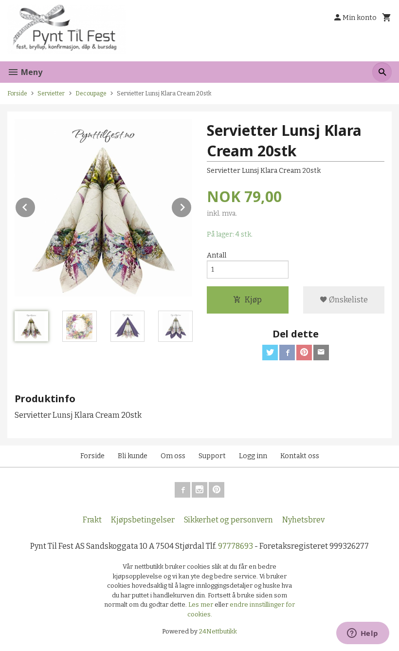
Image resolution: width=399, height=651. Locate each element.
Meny (30, 72)
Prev (35, 205)
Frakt (92, 519)
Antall (216, 255)
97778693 (235, 546)
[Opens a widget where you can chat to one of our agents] (362, 634)
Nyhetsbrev (303, 519)
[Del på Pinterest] (304, 352)
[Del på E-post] (321, 352)
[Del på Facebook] (287, 352)
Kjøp (253, 299)
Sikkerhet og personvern (228, 519)
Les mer (201, 604)
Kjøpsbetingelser (143, 519)
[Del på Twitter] (270, 352)
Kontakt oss (299, 456)
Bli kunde (132, 456)
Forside (17, 93)
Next (191, 205)
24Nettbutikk (218, 631)
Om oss (173, 456)
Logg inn (253, 456)
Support (212, 456)
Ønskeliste (347, 299)
